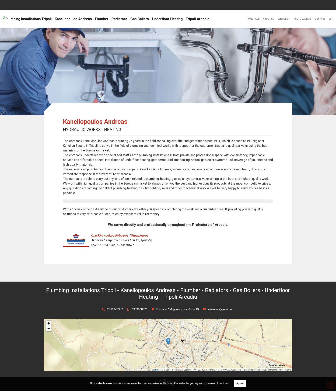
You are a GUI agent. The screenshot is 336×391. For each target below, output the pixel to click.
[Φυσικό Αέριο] (238, 201)
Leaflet (155, 369)
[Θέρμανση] (168, 201)
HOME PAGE (253, 19)
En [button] (330, 19)
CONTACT (320, 19)
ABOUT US (268, 19)
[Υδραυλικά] (98, 201)
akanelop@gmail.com (221, 309)
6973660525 (140, 309)
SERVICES (283, 19)
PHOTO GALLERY (302, 19)
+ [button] (48, 323)
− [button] (48, 328)
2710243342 (115, 309)
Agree (240, 383)
